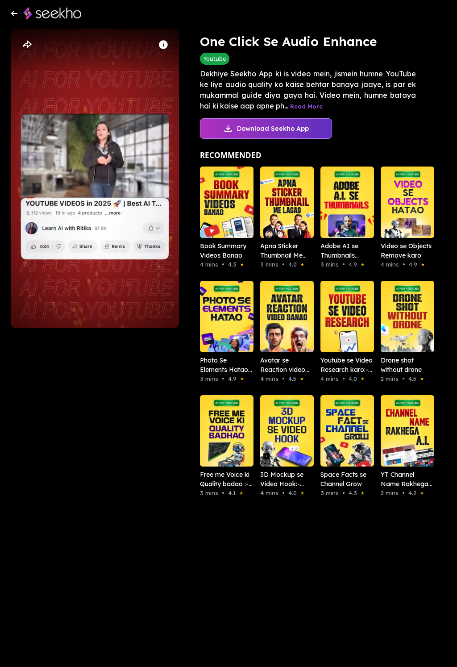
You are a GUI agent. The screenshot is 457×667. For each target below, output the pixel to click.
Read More (306, 106)
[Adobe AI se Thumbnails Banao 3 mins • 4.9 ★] (338, 202)
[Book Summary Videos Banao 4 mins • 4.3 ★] (217, 202)
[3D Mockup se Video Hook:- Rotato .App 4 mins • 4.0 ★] (277, 431)
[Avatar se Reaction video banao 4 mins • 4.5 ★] (277, 316)
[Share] (27, 45)
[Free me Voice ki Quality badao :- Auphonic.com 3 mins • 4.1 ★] (217, 431)
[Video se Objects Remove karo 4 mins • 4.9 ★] (398, 202)
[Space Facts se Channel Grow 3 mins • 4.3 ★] (338, 431)
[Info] (163, 45)
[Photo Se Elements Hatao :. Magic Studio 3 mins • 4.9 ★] (217, 316)
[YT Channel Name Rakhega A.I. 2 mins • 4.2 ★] (398, 431)
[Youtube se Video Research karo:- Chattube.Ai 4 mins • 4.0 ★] (338, 316)
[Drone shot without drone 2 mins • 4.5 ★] (398, 316)
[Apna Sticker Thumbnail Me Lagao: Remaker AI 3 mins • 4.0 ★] (277, 202)
